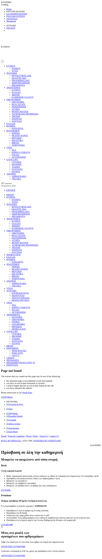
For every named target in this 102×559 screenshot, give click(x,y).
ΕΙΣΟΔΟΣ (10, 28)
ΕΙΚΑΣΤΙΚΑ (17, 140)
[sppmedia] (6, 397)
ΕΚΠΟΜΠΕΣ (12, 348)
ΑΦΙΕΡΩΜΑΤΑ (13, 315)
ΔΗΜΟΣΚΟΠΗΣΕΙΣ (21, 83)
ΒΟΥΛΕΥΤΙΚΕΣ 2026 (21, 75)
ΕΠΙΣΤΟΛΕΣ (12, 365)
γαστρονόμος (12, 19)
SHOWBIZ (17, 164)
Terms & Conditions (16, 436)
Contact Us (54, 436)
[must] (9, 409)
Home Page (27, 392)
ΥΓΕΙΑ (15, 71)
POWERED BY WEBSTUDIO (47, 441)
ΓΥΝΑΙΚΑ (17, 162)
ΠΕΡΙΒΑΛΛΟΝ (13, 255)
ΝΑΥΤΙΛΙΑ (17, 121)
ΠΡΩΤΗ (10, 195)
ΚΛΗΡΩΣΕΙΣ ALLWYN (22, 97)
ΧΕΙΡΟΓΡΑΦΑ (18, 145)
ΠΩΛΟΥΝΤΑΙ (18, 295)
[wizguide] (11, 420)
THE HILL (16, 179)
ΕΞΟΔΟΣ (16, 171)
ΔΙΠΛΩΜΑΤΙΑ (18, 85)
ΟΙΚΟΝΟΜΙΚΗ (13, 99)
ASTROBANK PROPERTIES (25, 114)
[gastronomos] (12, 428)
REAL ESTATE (19, 104)
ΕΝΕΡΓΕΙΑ (17, 119)
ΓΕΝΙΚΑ (16, 322)
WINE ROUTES (19, 351)
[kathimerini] (12, 413)
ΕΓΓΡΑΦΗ (5, 490)
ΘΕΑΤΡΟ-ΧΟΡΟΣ (20, 135)
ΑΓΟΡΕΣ (16, 109)
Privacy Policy (32, 436)
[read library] (12, 432)
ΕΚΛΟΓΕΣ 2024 (19, 78)
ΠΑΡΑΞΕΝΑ (17, 128)
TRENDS (16, 116)
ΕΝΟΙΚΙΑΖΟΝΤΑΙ (20, 293)
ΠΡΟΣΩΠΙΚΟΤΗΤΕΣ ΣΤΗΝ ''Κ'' (21, 363)
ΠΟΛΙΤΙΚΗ (11, 73)
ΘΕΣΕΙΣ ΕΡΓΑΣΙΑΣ (20, 300)
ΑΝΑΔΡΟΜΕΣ (18, 324)
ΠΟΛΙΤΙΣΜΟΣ (13, 131)
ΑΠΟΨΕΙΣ (11, 174)
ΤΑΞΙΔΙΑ (16, 167)
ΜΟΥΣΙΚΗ (17, 138)
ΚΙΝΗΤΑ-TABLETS (21, 152)
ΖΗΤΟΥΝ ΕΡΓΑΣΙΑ (21, 298)
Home (9, 9)
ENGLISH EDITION (15, 16)
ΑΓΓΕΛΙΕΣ (11, 291)
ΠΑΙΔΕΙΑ (16, 68)
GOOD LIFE (12, 159)
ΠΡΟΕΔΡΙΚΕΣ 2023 (20, 80)
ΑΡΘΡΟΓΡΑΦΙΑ (19, 176)
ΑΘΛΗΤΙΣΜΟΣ (13, 87)
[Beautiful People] (14, 416)
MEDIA (9, 346)
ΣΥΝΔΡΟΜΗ (7, 525)
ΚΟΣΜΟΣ (10, 126)
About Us (44, 436)
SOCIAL (16, 155)
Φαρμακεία (11, 21)
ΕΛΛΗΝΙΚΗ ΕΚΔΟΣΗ (16, 14)
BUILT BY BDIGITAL (11, 441)
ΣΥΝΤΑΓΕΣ (17, 169)
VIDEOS (10, 358)
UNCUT (15, 355)
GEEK (9, 147)
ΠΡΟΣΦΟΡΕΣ (12, 360)
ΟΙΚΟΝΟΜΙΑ (18, 102)
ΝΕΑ (14, 150)
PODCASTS (17, 353)
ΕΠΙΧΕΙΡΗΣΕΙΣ (19, 107)
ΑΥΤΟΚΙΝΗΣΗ (19, 157)
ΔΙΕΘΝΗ (16, 95)
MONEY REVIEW (20, 111)
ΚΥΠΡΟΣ (10, 66)
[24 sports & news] (14, 404)
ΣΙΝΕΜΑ (16, 133)
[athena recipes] (13, 424)
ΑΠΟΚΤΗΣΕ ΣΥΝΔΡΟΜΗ (13, 546)
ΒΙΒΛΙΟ (15, 143)
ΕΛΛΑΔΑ (16, 92)
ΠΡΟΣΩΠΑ (17, 327)
